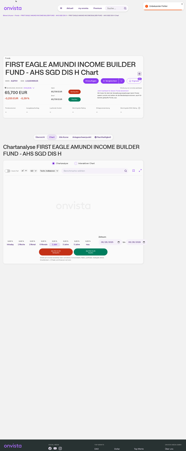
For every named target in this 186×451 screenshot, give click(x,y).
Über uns (169, 449)
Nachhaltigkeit (104, 137)
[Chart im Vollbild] (140, 170)
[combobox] (94, 171)
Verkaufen (74, 92)
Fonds (17, 15)
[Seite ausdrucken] (139, 74)
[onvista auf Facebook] (50, 449)
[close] (182, 4)
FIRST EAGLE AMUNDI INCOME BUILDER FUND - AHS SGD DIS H (44, 15)
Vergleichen (111, 81)
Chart (52, 137)
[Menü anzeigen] (61, 8)
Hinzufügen (91, 81)
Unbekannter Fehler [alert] (158, 6)
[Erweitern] (122, 81)
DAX (96, 449)
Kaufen (74, 99)
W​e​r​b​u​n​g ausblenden (95, 35)
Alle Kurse (63, 137)
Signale (135, 81)
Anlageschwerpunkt (81, 137)
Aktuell (70, 8)
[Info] (139, 108)
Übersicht (40, 137)
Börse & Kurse (8, 15)
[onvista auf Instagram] (60, 449)
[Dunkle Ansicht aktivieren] (16, 1)
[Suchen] (125, 8)
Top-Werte (139, 449)
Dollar (117, 449)
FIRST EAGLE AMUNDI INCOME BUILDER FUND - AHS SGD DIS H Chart (94, 15)
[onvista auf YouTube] (55, 449)
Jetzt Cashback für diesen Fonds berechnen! (113, 91)
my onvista (83, 8)
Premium (98, 8)
